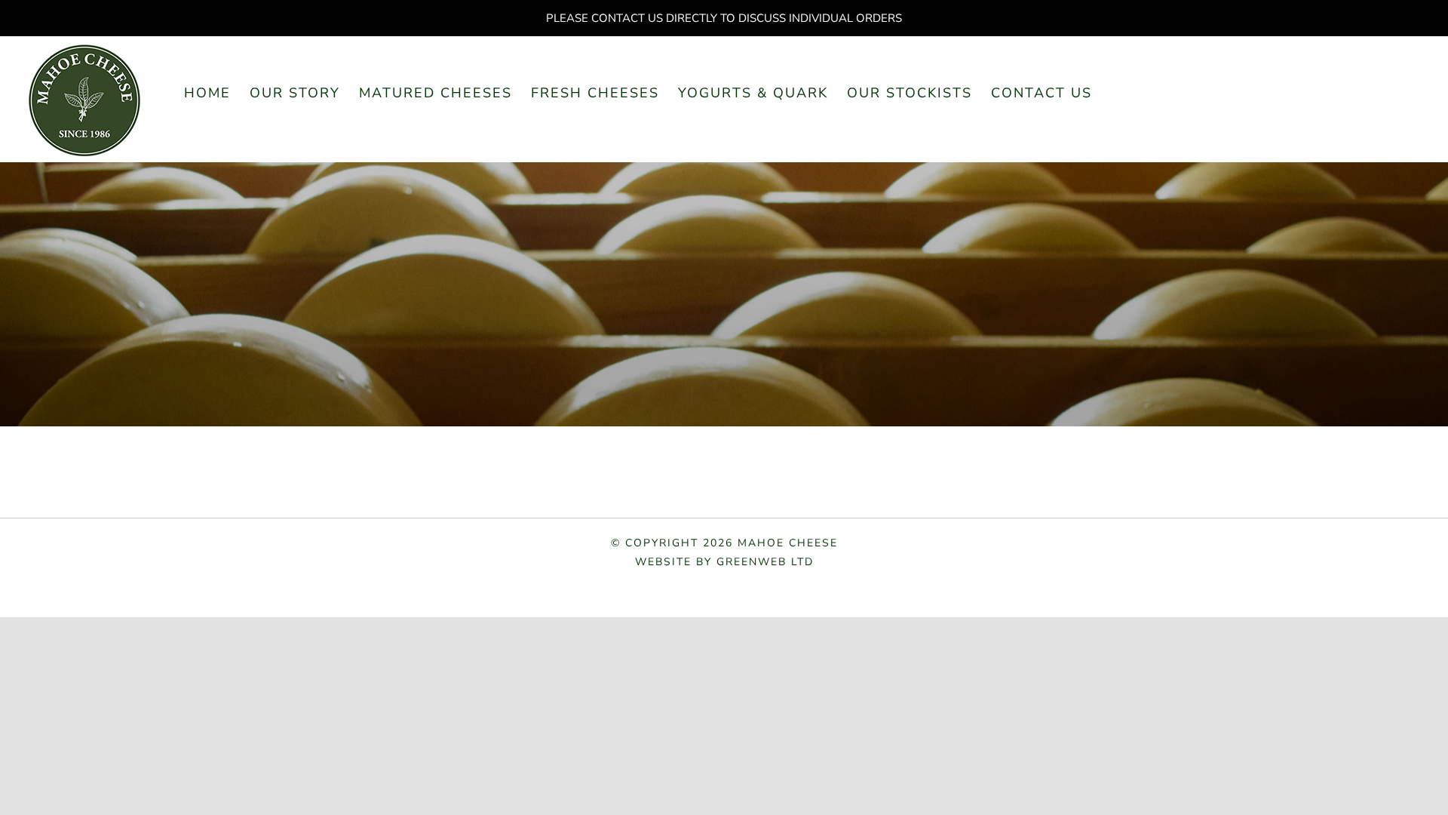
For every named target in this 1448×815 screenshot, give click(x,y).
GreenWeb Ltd (765, 562)
